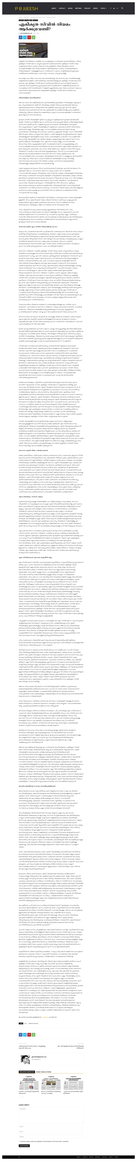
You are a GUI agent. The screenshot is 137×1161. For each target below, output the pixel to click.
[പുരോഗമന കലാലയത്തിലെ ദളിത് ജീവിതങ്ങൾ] (73, 1083)
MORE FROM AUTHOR (43, 1072)
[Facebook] (110, 8)
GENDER (26, 17)
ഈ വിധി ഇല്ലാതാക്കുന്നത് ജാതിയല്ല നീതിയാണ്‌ (71, 1047)
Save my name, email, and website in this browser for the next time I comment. (45, 1141)
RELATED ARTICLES (27, 1072)
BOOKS (70, 8)
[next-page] (23, 1097)
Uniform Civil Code (33, 1023)
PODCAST (87, 8)
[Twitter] (117, 8)
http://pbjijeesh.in (36, 1059)
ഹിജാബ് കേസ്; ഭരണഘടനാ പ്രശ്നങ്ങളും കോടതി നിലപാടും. (32, 1047)
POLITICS (35, 20)
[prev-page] (20, 1097)
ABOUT (54, 8)
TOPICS (102, 8)
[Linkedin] (114, 8)
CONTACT (62, 8)
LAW (31, 20)
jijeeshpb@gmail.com (26, 33)
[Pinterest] (29, 37)
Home (20, 17)
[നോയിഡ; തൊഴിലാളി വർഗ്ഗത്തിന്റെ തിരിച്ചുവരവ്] (29, 1083)
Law (25, 1023)
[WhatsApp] (33, 37)
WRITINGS (78, 8)
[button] (122, 8)
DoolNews (45, 1017)
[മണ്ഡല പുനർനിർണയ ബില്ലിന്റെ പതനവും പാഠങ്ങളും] (51, 1083)
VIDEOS (95, 8)
